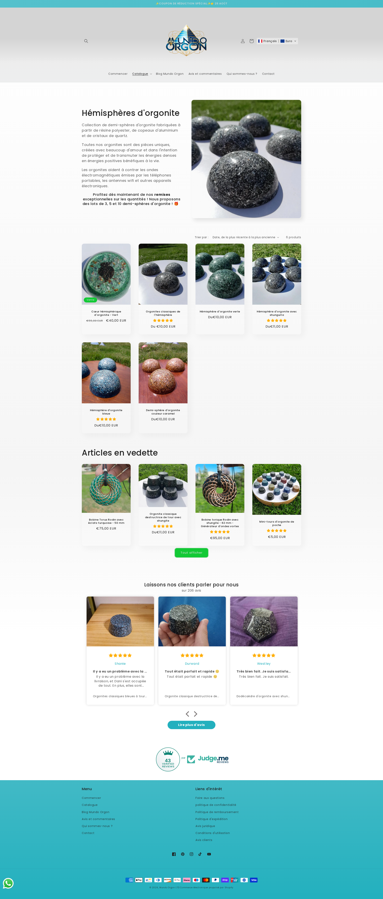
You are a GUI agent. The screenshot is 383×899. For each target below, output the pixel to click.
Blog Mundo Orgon (96, 812)
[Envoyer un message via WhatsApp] (8, 883)
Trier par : (201, 237)
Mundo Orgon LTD (169, 887)
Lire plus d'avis (191, 725)
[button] (86, 41)
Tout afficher (191, 552)
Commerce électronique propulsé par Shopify (206, 887)
